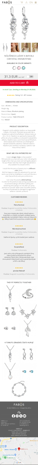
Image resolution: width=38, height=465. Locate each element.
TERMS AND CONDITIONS (19, 432)
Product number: (12, 117)
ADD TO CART (17, 83)
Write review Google (19, 434)
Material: (12, 111)
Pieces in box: (8, 114)
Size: (9, 106)
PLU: (5, 120)
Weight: (5, 109)
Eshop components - (19, 430)
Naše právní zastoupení (19, 435)
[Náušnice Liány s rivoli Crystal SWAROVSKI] (5, 47)
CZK (31, 77)
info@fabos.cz (24, 424)
